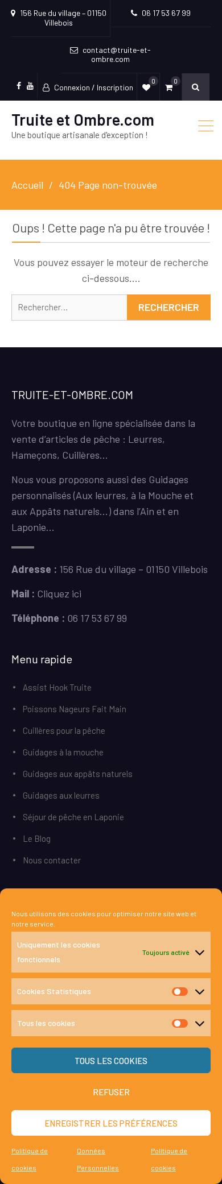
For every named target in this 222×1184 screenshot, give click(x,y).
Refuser (111, 1092)
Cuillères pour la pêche (64, 730)
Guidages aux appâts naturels (78, 773)
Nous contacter (52, 860)
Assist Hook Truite (57, 687)
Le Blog (37, 838)
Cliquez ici (59, 593)
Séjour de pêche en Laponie (73, 817)
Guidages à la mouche (63, 752)
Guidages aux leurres (61, 795)
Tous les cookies (111, 1061)
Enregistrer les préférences (111, 1123)
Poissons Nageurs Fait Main (74, 709)
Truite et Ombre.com (82, 119)
